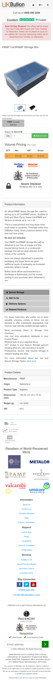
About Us (26, 504)
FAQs (26, 536)
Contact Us (26, 509)
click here (31, 360)
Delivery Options (17, 303)
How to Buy (26, 532)
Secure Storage (16, 292)
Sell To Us (13, 297)
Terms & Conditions (26, 545)
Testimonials (26, 550)
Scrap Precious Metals (26, 564)
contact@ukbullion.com (26, 594)
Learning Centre (26, 573)
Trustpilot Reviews (26, 513)
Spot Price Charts (26, 568)
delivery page (27, 678)
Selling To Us (26, 559)
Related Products (17, 309)
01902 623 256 (26, 590)
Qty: (8, 136)
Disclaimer (30, 522)
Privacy (21, 522)
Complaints (26, 541)
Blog (26, 518)
